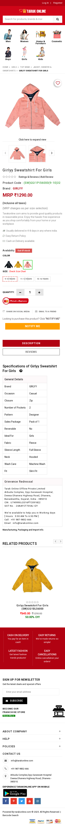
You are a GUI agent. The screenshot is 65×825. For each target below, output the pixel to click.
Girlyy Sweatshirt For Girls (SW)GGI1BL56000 (32, 607)
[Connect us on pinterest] (14, 801)
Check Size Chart (17, 271)
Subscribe (16, 700)
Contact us (11, 753)
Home (5, 67)
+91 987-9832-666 (20, 768)
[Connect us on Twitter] (22, 801)
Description (31, 343)
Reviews (31, 352)
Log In (45, 3)
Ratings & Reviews (29, 177)
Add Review (46, 177)
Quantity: (9, 292)
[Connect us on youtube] (30, 801)
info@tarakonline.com (22, 760)
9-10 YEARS (10, 279)
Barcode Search (11, 815)
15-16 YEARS (43, 279)
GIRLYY (18, 188)
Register (58, 3)
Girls (14, 67)
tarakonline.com (23, 812)
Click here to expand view (32, 139)
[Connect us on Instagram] (37, 801)
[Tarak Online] (32, 10)
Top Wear (25, 67)
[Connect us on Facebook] (6, 801)
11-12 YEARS (26, 279)
